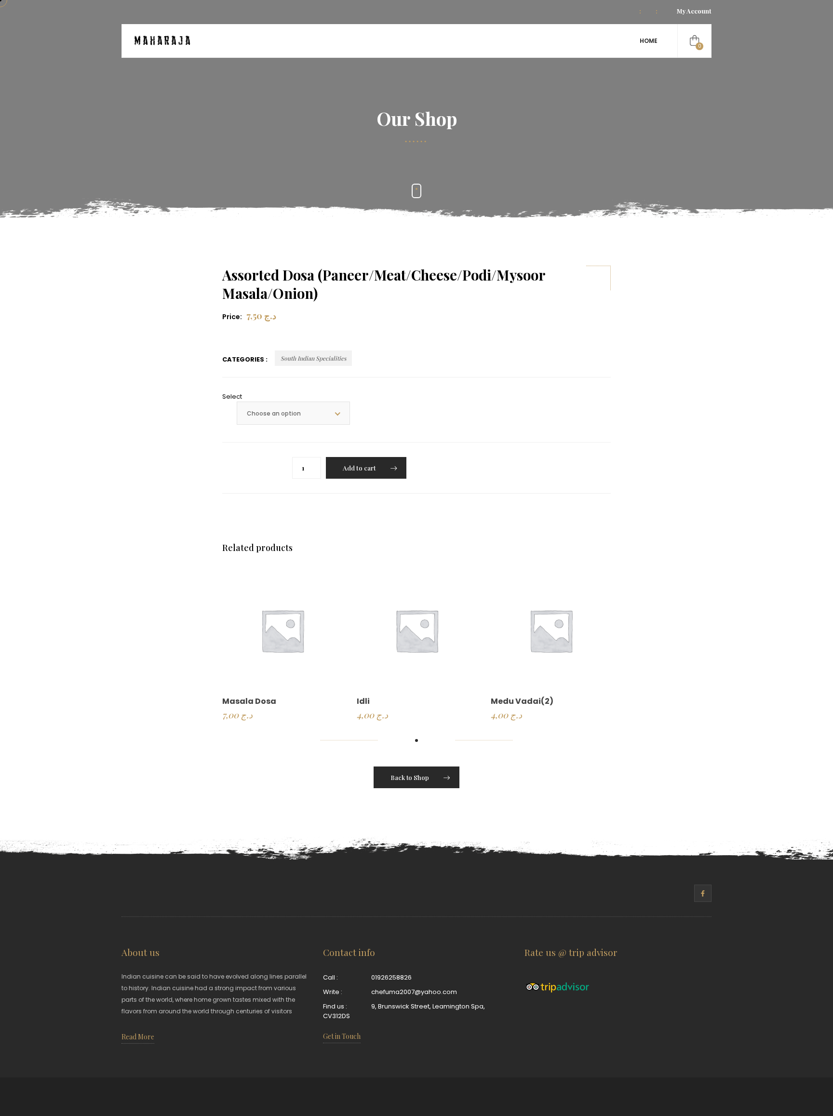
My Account (694, 11)
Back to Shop (409, 777)
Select (232, 396)
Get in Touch (342, 1036)
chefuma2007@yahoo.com (414, 991)
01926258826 (391, 977)
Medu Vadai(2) (522, 701)
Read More (137, 1036)
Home (649, 41)
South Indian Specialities (313, 358)
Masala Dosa (249, 701)
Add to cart (359, 468)
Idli (363, 701)
